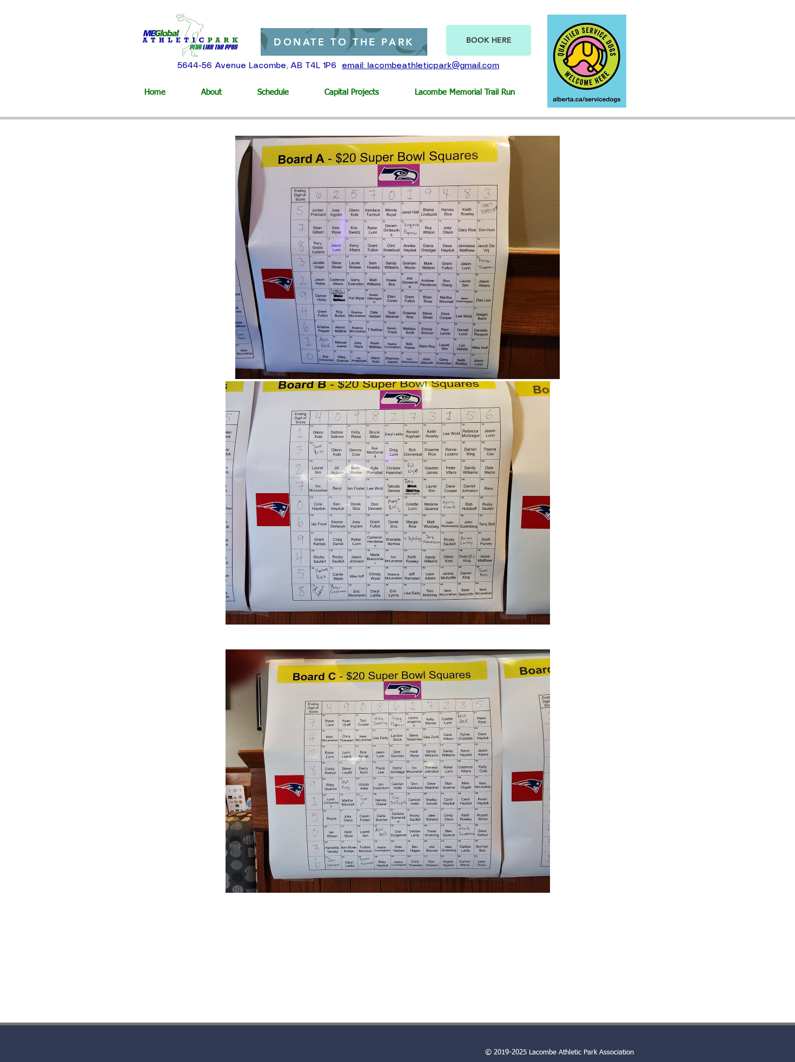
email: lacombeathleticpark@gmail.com (420, 66)
